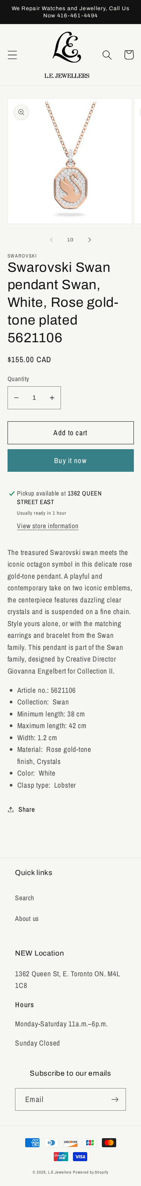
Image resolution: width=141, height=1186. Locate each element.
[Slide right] (89, 240)
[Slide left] (51, 240)
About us (27, 918)
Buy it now (70, 460)
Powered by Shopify (90, 1172)
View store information (47, 525)
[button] (12, 55)
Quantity (18, 379)
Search (24, 897)
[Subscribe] (115, 1099)
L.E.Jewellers (60, 1172)
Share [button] (26, 809)
